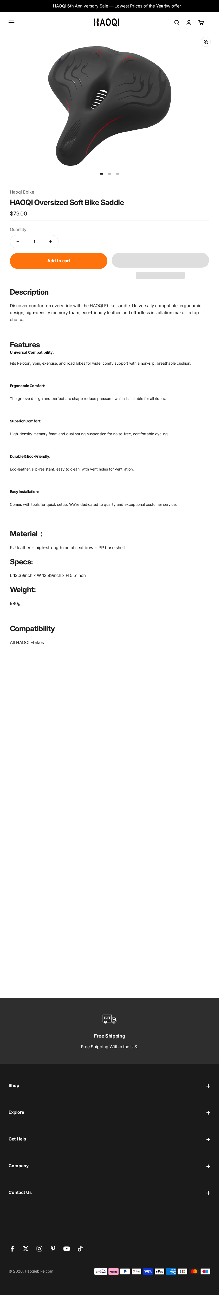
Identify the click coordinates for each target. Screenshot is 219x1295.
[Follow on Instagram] (39, 1248)
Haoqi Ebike (22, 192)
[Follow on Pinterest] (53, 1248)
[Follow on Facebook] (12, 1248)
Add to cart (58, 260)
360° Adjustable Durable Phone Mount (48, 761)
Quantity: (19, 229)
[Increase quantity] (50, 241)
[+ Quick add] (97, 744)
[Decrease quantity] (18, 241)
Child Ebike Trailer (131, 866)
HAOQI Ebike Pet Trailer (136, 970)
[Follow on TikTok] (80, 1248)
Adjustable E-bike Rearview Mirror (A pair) (156, 761)
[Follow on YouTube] (66, 1248)
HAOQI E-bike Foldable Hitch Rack (43, 970)
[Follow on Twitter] (25, 1248)
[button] (160, 260)
